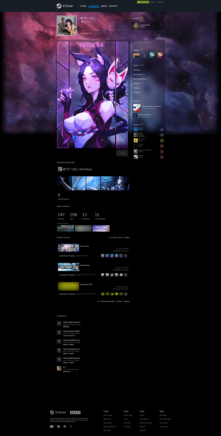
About (104, 6)
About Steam (108, 415)
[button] (148, 18)
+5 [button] (126, 256)
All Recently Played (107, 301)
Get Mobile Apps (165, 419)
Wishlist (119, 301)
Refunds (142, 430)
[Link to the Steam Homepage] (64, 8)
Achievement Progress (67, 256)
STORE (83, 6)
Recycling (127, 426)
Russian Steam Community (151, 106)
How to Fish (84, 246)
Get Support (163, 423)
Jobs (125, 419)
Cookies (142, 426)
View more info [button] (86, 33)
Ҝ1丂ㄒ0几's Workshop (77, 169)
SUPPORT (113, 6)
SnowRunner (84, 265)
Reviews (127, 301)
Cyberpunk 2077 (86, 284)
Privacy (142, 415)
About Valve (128, 415)
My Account (163, 426)
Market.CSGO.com (144, 115)
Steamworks (107, 423)
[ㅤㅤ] (79, 190)
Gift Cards (106, 430)
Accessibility (144, 419)
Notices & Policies (146, 423)
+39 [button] (125, 294)
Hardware (127, 423)
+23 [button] (125, 275)
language (160, 2)
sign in (152, 2)
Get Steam (163, 415)
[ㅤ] (64, 190)
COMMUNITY (93, 6)
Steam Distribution (109, 426)
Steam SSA (107, 419)
